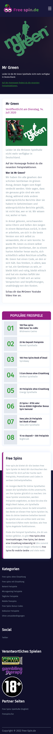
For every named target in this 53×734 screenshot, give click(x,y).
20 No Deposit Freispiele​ (32, 342)
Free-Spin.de (29, 730)
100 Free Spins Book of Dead (33, 357)
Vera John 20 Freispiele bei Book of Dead (31, 420)
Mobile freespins (9, 601)
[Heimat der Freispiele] (21, 8)
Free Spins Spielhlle (11, 709)
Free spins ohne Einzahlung (14, 577)
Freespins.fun (8, 714)
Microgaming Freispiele (12, 591)
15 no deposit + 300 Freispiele (34, 435)
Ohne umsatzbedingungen (13, 616)
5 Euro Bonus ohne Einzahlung (34, 373)
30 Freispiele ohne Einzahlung (34, 389)
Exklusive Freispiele (10, 611)
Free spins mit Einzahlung (13, 582)
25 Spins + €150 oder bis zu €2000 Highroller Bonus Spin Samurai (34, 406)
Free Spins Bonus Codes (12, 606)
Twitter (5, 637)
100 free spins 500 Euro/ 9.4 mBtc (29, 326)
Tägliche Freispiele (10, 596)
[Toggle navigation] (49, 8)
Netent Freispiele (9, 586)
